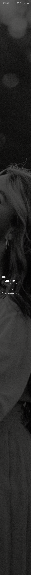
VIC (4, 277)
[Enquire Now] (24, 2)
